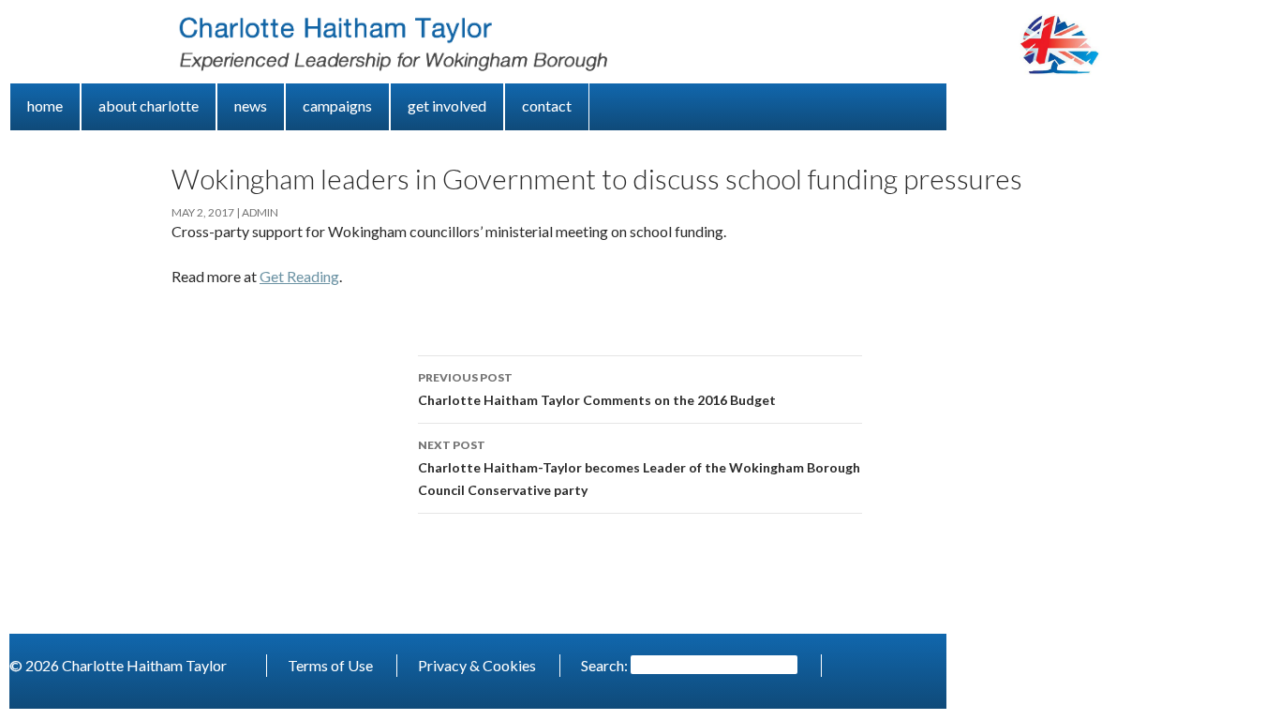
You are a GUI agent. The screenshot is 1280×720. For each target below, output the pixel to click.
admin (260, 212)
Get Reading (299, 276)
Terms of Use (330, 665)
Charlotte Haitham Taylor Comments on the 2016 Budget (597, 389)
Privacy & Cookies (477, 665)
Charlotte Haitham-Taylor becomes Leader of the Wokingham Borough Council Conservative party (639, 468)
